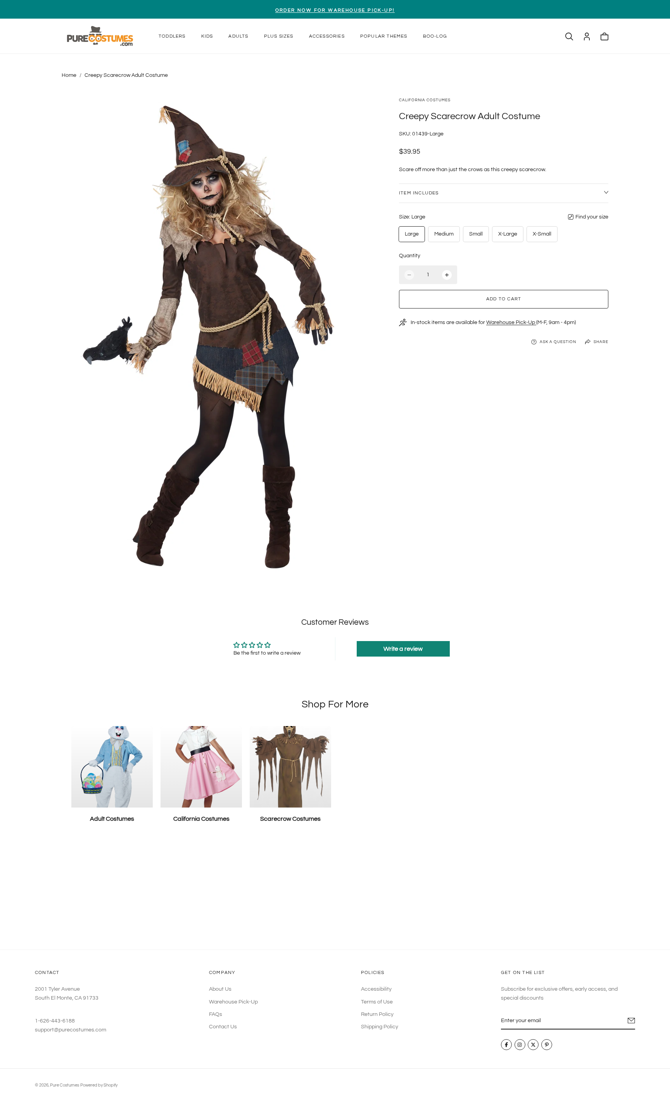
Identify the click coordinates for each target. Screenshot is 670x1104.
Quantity (409, 255)
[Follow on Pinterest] (546, 1045)
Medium (444, 234)
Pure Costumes (64, 1085)
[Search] (569, 36)
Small (476, 234)
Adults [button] (238, 36)
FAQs (215, 1014)
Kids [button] (207, 36)
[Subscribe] (631, 1021)
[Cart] (604, 36)
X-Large (507, 234)
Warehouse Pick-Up (511, 322)
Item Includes (419, 193)
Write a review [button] (403, 649)
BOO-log (435, 36)
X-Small (542, 234)
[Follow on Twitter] (533, 1045)
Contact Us (223, 1027)
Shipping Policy (379, 1027)
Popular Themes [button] (384, 36)
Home (69, 75)
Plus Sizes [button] (279, 36)
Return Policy (377, 1014)
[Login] (587, 36)
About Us (220, 989)
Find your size (591, 217)
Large (412, 234)
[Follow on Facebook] (506, 1045)
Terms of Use (377, 1002)
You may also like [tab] (335, 893)
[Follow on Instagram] (520, 1045)
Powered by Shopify (98, 1085)
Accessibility (376, 989)
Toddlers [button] (172, 36)
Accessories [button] (327, 36)
